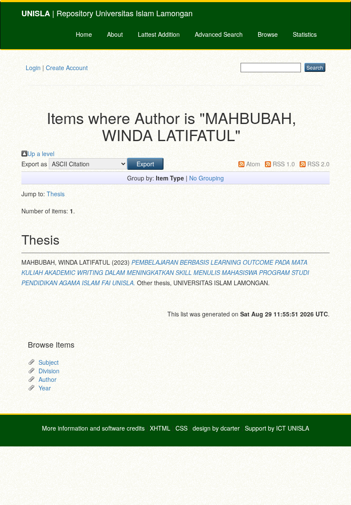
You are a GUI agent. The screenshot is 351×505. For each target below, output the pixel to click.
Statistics (305, 34)
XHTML (160, 428)
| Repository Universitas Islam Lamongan (107, 13)
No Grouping (206, 178)
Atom (253, 163)
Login (33, 67)
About (115, 34)
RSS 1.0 (284, 163)
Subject (49, 362)
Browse (268, 34)
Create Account (67, 67)
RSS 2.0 (318, 163)
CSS (181, 428)
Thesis (56, 193)
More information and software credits (93, 428)
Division (49, 370)
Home (84, 34)
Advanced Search (219, 34)
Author (48, 379)
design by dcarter (216, 428)
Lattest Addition (159, 34)
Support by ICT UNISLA (277, 428)
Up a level (40, 153)
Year (45, 388)
